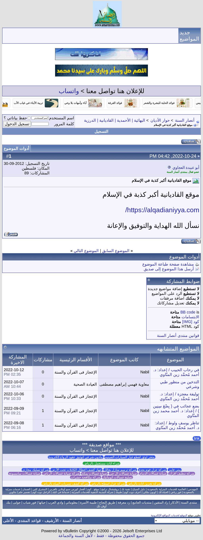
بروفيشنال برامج (110, 489)
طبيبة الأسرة (88, 502)
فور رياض (176, 492)
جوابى (17, 502)
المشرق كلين (40, 489)
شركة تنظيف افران (181, 473)
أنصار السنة (184, 120)
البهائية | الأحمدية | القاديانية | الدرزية (114, 120)
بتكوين (12, 492)
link (197, 438)
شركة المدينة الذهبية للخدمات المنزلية (92, 492)
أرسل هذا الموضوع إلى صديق (169, 269)
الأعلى (8, 520)
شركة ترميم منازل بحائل (120, 469)
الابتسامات (190, 317)
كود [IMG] (190, 321)
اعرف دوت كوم (132, 492)
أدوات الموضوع (16, 148)
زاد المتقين (161, 502)
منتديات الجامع (142, 502)
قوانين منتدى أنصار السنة (178, 335)
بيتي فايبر (175, 469)
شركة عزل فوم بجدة (152, 469)
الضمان (26, 489)
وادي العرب (55, 502)
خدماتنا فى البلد (60, 492)
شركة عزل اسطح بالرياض (108, 483)
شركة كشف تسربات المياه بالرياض (65, 483)
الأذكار (174, 502)
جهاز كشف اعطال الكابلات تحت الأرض (76, 469)
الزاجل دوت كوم (41, 492)
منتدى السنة (189, 502)
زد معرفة (124, 502)
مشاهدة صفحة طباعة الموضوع (168, 264)
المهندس (193, 489)
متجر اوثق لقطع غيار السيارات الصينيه (129, 457)
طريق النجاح (107, 502)
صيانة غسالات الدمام (153, 473)
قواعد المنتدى (29, 520)
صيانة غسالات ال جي (123, 473)
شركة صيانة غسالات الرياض (61, 473)
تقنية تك (125, 489)
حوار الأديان (160, 120)
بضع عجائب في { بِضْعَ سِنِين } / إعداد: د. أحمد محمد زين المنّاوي (176, 411)
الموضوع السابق (115, 250)
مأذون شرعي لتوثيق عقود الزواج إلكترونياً (75, 457)
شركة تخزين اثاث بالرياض (144, 483)
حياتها (42, 502)
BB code (187, 312)
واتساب (69, 91)
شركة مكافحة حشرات (85, 477)
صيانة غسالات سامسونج (24, 473)
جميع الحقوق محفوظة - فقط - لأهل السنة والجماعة (101, 535)
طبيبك (118, 492)
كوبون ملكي (149, 492)
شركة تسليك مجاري (36, 469)
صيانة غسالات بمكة (94, 473)
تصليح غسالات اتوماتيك (117, 477)
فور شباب (29, 502)
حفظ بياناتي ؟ (15, 118)
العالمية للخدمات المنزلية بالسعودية (166, 489)
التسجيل (101, 131)
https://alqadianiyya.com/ (162, 210)
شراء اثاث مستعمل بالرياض (101, 463)
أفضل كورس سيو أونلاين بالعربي (67, 489)
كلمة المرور (64, 124)
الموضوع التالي (86, 250)
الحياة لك (164, 492)
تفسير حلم (24, 492)
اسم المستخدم (61, 118)
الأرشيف (52, 520)
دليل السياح (138, 489)
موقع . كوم (93, 489)
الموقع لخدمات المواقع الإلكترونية (169, 515)
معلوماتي (72, 502)
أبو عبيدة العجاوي (185, 167)
